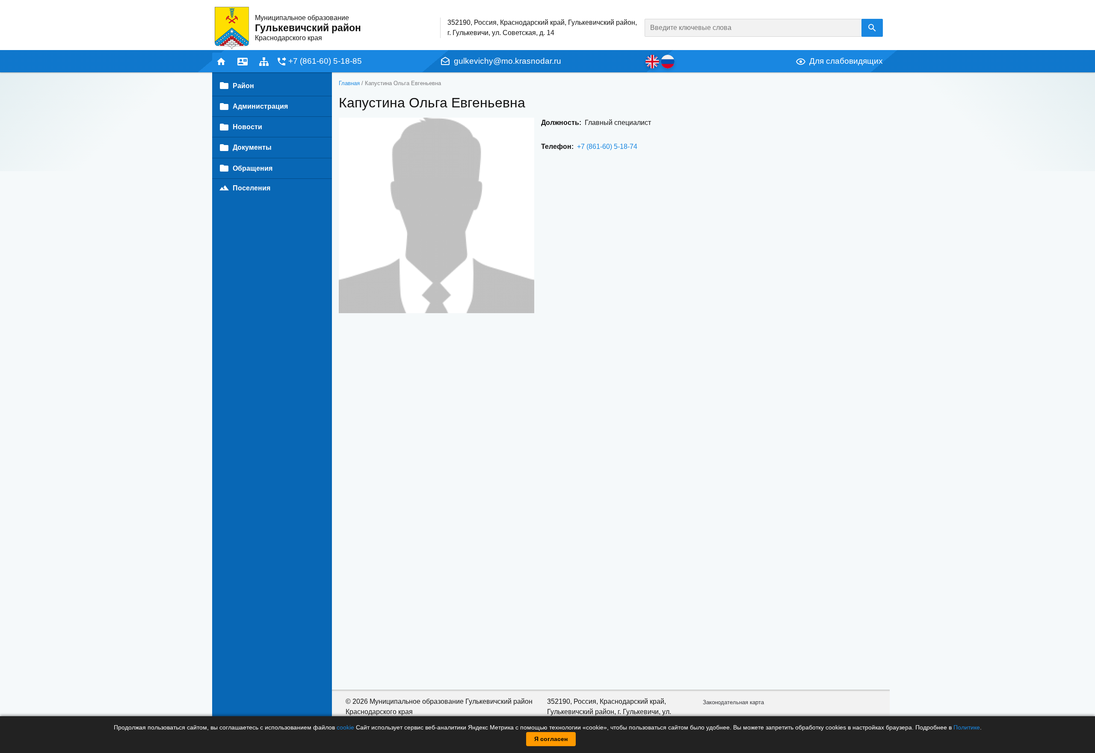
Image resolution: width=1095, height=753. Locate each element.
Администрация (260, 106)
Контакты (243, 62)
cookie (345, 727)
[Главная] (232, 27)
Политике (966, 727)
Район (243, 85)
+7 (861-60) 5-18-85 (325, 60)
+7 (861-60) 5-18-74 (607, 146)
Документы (252, 147)
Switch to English (652, 61)
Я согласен (551, 738)
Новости (247, 126)
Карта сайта (264, 62)
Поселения (251, 188)
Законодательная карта (733, 702)
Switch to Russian (668, 61)
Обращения (252, 168)
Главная (221, 62)
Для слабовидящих (846, 60)
